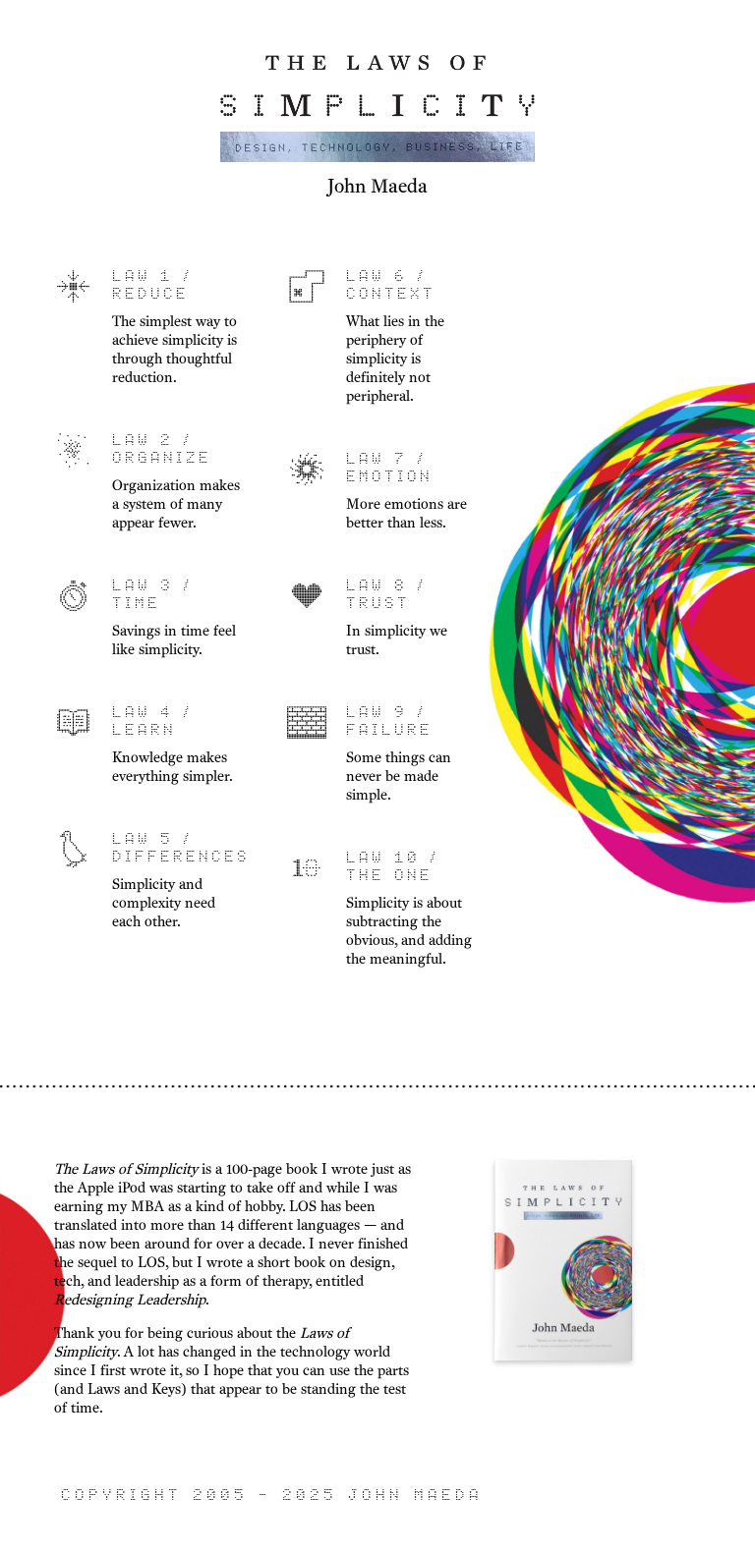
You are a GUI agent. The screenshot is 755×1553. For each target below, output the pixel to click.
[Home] (377, 160)
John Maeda (377, 185)
